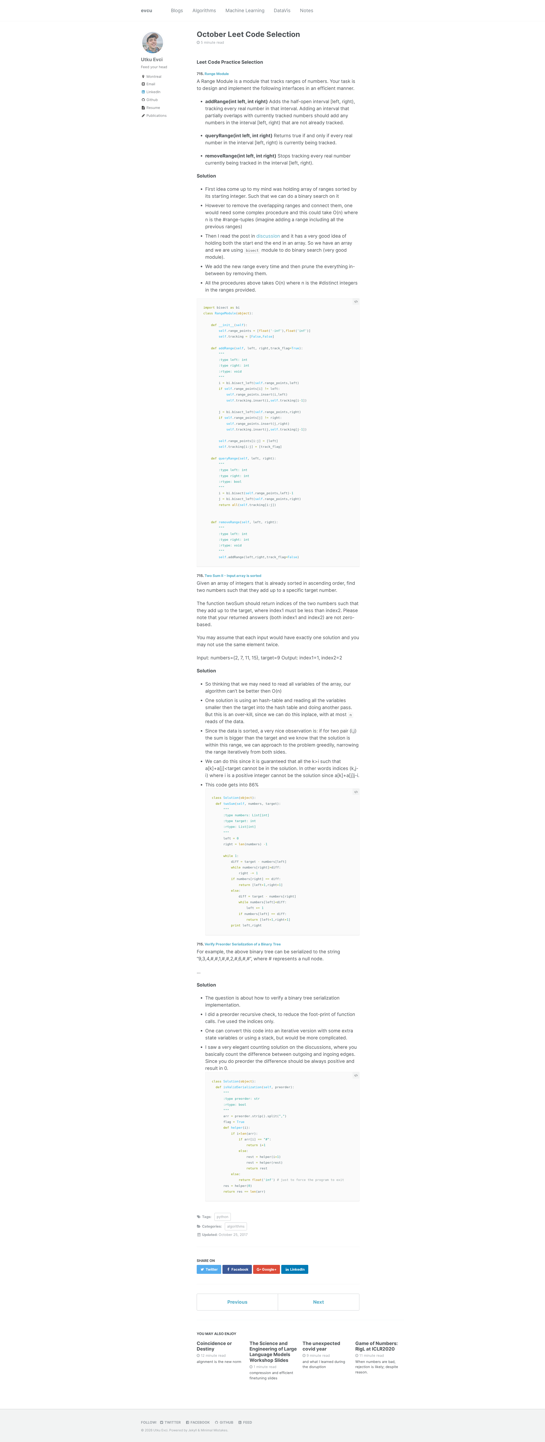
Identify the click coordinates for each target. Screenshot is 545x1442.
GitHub (226, 1422)
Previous (237, 1302)
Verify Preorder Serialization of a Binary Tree (243, 944)
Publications (156, 115)
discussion (268, 236)
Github (151, 100)
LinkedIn (153, 92)
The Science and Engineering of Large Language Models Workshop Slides (273, 1352)
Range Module (217, 74)
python (222, 1217)
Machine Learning (244, 10)
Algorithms (204, 10)
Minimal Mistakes (214, 1430)
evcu (146, 10)
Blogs (177, 10)
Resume (152, 107)
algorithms (236, 1226)
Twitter (172, 1422)
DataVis (282, 10)
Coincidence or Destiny (214, 1346)
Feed (247, 1422)
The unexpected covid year (321, 1346)
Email (150, 84)
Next (318, 1302)
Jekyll (192, 1430)
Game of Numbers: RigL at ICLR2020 (376, 1346)
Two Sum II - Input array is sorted (233, 576)
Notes (306, 10)
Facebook (200, 1422)
